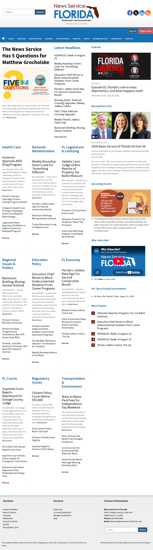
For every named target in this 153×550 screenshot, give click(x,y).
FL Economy (71, 259)
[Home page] (76, 11)
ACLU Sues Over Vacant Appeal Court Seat (13, 448)
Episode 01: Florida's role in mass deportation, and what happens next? (117, 89)
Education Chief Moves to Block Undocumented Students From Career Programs (68, 79)
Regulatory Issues (40, 380)
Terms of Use (75, 542)
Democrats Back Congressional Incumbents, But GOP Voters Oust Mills (13, 333)
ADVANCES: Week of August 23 (69, 57)
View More (59, 136)
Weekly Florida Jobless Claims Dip (67, 121)
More (4, 237)
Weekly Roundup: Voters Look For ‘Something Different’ (67, 66)
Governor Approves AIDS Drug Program (12, 161)
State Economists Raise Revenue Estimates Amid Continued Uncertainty (74, 323)
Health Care (11, 147)
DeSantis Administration (43, 149)
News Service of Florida (24, 542)
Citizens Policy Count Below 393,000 (42, 396)
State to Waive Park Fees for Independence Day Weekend (72, 401)
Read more (11, 117)
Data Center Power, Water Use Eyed (42, 430)
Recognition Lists (101, 106)
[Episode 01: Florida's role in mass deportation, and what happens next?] (121, 66)
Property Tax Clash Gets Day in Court (74, 212)
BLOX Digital (145, 542)
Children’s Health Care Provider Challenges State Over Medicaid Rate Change (13, 212)
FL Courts (9, 378)
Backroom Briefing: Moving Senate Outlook (69, 129)
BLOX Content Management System (123, 542)
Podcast (96, 47)
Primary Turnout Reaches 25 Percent (12, 321)
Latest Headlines (67, 47)
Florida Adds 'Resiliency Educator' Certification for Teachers (44, 343)
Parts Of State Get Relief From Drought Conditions (72, 438)
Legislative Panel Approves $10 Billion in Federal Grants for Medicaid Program (13, 227)
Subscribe (146, 31)
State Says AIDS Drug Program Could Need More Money (72, 233)
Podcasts (95, 83)
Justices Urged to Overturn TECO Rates (43, 448)
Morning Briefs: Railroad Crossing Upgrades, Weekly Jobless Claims (69, 103)
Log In (132, 31)
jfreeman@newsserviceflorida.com (126, 521)
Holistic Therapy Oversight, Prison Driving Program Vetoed (14, 199)
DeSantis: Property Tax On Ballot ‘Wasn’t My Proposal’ (73, 222)
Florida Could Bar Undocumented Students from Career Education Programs (43, 330)
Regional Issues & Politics (9, 263)
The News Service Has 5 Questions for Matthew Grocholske (25, 56)
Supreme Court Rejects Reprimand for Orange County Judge (12, 396)
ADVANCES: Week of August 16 (114, 333)
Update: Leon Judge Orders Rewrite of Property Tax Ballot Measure (72, 168)
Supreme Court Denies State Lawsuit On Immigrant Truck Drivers (14, 458)
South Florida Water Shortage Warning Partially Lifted (72, 462)
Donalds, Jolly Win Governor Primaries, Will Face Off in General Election (14, 347)
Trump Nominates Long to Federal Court (44, 226)
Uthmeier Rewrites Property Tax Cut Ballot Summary (121, 314)
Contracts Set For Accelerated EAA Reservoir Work (71, 450)
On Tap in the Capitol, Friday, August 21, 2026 (114, 296)
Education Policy (40, 261)
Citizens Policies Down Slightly (43, 439)
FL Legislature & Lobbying (73, 149)
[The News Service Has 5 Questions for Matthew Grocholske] (26, 85)
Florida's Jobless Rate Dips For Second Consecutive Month (69, 92)
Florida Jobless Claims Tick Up (73, 335)
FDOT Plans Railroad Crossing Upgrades (65, 113)
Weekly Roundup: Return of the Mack (44, 354)
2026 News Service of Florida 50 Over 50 (118, 146)
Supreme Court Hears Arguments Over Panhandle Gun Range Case (13, 471)
